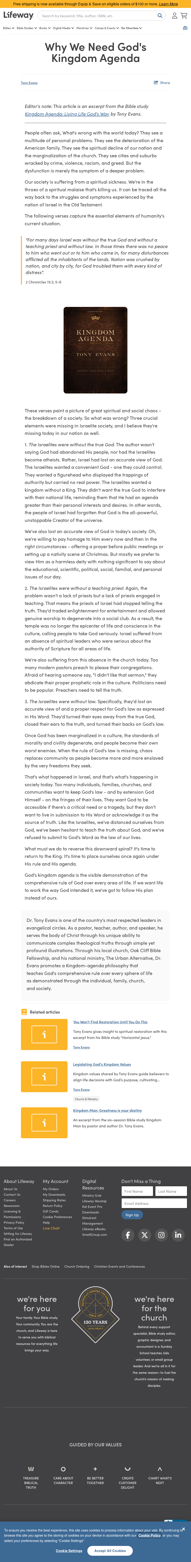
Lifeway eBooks (94, 1228)
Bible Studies (25, 28)
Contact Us (12, 1194)
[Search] (159, 15)
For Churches (129, 28)
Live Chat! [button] (51, 1227)
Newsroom (12, 1205)
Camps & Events (105, 28)
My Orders (51, 1188)
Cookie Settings (69, 1550)
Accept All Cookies (110, 1550)
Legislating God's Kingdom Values (102, 1064)
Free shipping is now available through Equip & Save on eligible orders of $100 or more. (95, 4)
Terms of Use (13, 1228)
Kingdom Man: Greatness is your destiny (107, 1110)
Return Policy (52, 1205)
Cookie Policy (149, 1535)
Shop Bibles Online (46, 1266)
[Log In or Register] (175, 16)
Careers (10, 1200)
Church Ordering (76, 1266)
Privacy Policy (14, 1222)
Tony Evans (29, 82)
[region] (95, 1542)
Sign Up (132, 1214)
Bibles (7, 28)
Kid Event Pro (92, 1206)
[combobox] (101, 15)
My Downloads (54, 1194)
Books (43, 28)
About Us (10, 1188)
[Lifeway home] (19, 15)
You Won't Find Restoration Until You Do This (110, 1021)
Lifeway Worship (94, 1201)
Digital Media (61, 28)
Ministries (82, 28)
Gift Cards (50, 1211)
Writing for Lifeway (18, 1233)
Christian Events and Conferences (119, 1266)
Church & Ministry (86, 1099)
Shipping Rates (54, 1200)
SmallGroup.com (94, 1234)
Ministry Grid (91, 1195)
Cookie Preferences (57, 1216)
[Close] (183, 1529)
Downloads (90, 1212)
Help (46, 1222)
